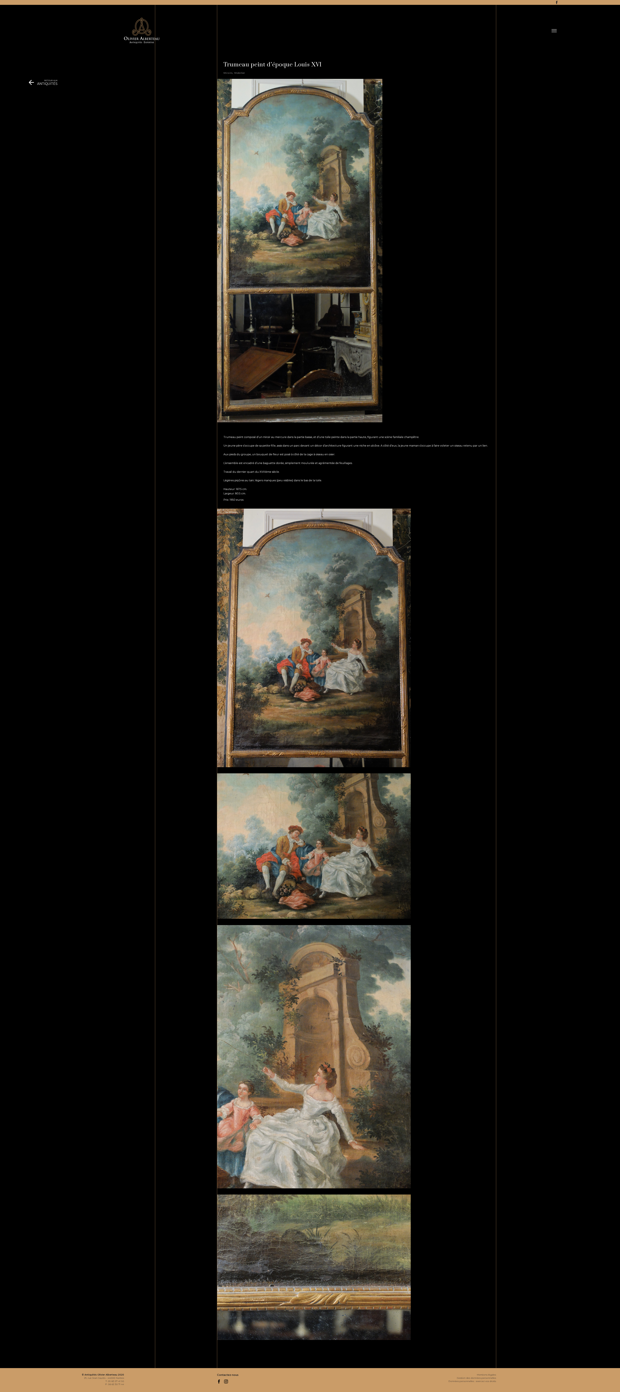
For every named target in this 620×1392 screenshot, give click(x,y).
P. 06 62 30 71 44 (114, 1384)
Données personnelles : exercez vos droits (472, 1381)
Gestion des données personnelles (476, 1377)
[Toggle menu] (554, 31)
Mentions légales (486, 1374)
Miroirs (228, 72)
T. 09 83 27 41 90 (115, 1381)
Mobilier (239, 72)
